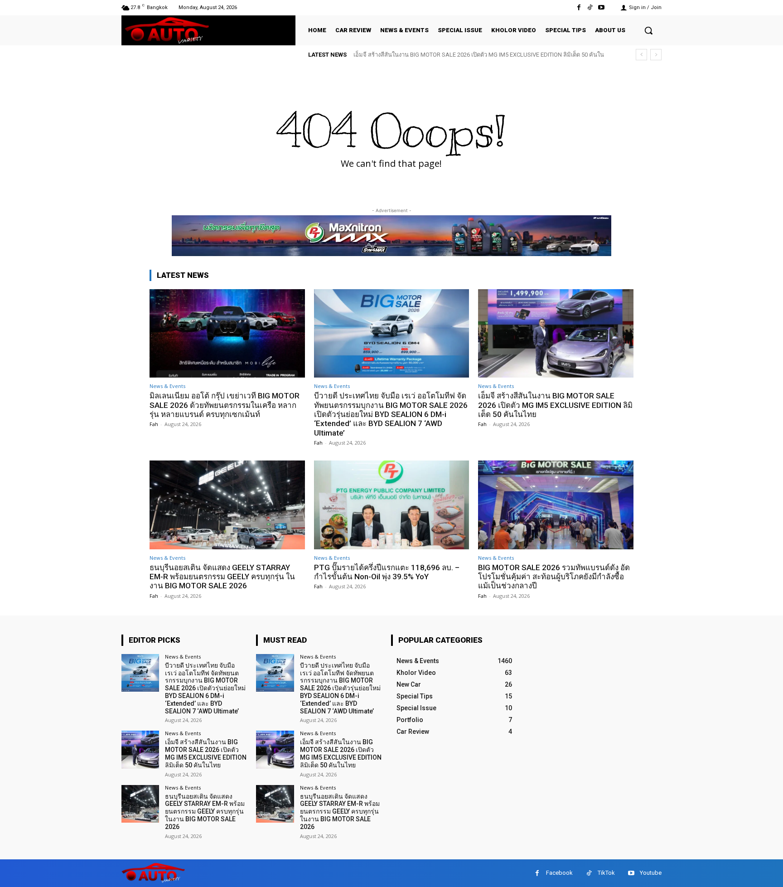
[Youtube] (601, 7)
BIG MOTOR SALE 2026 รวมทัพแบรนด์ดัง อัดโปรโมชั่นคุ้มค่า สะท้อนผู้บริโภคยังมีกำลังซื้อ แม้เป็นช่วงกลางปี (554, 577)
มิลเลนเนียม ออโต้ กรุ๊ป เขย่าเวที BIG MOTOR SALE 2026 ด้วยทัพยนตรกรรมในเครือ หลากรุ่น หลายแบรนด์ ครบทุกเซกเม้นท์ (225, 405)
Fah (154, 424)
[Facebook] (578, 7)
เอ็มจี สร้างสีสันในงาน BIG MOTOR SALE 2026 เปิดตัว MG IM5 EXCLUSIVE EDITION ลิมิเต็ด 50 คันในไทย (555, 405)
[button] (648, 30)
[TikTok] (590, 7)
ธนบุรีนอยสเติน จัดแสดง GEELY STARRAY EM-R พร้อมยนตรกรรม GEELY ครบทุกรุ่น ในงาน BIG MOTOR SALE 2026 (222, 577)
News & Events (167, 385)
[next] (656, 54)
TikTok (606, 872)
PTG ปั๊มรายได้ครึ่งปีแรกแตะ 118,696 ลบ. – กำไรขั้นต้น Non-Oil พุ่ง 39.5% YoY (386, 572)
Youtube (651, 872)
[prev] (641, 54)
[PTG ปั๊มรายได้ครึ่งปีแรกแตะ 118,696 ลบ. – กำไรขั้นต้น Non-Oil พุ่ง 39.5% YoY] (391, 504)
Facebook (559, 872)
